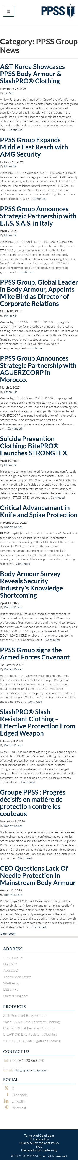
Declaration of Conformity (39, 1150)
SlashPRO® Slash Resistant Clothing (31, 1021)
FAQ (39, 1146)
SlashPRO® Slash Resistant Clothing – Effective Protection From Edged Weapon (37, 722)
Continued (15, 129)
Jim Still (9, 93)
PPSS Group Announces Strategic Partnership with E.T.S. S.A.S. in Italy (38, 216)
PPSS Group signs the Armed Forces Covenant (35, 653)
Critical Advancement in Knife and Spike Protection (39, 511)
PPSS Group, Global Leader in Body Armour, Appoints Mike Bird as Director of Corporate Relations (39, 292)
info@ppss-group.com (25, 1070)
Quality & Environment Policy (39, 1143)
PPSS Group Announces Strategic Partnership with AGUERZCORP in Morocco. (38, 368)
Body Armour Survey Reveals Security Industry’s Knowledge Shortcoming (31, 584)
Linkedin (18, 1101)
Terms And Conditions (39, 1135)
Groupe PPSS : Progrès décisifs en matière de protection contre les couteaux (32, 802)
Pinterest (19, 1108)
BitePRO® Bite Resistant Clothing (30, 1034)
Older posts (8, 933)
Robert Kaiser (13, 527)
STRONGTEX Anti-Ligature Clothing (32, 1040)
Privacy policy (39, 1139)
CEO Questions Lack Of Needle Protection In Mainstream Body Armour (38, 875)
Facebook (19, 1095)
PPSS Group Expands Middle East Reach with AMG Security (34, 147)
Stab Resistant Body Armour (25, 1015)
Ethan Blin (11, 166)
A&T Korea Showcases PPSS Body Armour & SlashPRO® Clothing (32, 73)
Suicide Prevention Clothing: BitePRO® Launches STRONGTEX (33, 446)
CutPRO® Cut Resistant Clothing (29, 1028)
